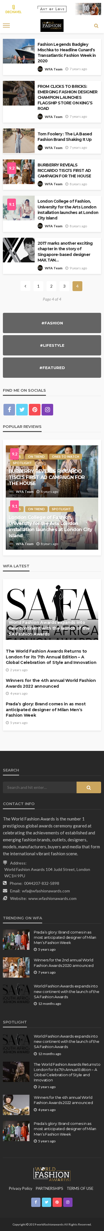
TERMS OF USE (80, 1188)
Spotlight (22, 463)
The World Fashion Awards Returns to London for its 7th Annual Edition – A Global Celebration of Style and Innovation (51, 657)
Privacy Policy (20, 1188)
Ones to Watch (65, 456)
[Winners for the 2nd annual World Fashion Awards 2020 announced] (16, 967)
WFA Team (53, 69)
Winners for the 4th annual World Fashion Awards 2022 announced (51, 683)
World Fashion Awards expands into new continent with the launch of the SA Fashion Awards (49, 628)
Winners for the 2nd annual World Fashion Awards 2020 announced (63, 962)
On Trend (36, 456)
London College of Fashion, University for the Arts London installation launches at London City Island (68, 209)
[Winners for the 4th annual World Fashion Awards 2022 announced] (16, 1105)
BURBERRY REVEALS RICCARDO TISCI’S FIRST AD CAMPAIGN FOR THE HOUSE (64, 170)
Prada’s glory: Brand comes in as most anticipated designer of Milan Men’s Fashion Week (46, 709)
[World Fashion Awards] (52, 1173)
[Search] (96, 25)
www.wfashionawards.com (52, 898)
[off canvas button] (6, 25)
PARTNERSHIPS (49, 1188)
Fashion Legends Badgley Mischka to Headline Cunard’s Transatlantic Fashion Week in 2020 (67, 52)
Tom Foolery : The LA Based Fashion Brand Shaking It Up (65, 137)
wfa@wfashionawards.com (46, 890)
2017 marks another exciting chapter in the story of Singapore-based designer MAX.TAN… (65, 251)
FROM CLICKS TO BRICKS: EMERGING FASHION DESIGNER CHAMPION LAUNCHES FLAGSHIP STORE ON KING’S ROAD (67, 97)
